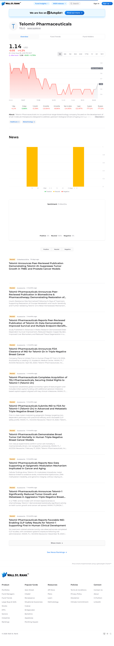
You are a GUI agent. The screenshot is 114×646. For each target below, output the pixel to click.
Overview (24, 37)
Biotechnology (28, 122)
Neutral (56, 249)
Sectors (5, 614)
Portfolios (5, 590)
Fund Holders (88, 37)
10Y (102, 54)
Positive (46, 249)
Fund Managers (8, 594)
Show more (99, 117)
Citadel (27, 594)
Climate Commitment (79, 602)
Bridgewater (30, 610)
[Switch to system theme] (104, 633)
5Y (97, 54)
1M (70, 54)
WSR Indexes (58, 4)
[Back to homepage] (11, 3)
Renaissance (30, 598)
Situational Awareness (34, 602)
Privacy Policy (76, 594)
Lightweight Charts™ (103, 564)
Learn (50, 598)
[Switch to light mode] (107, 633)
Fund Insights (40, 4)
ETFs (3, 610)
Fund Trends (55, 37)
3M (75, 54)
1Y (92, 54)
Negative (68, 249)
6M (80, 54)
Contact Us (98, 590)
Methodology (53, 602)
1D (60, 54)
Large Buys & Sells (9, 602)
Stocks (4, 606)
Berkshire (29, 614)
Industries (6, 618)
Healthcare (14, 122)
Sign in (96, 4)
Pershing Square (31, 622)
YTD (87, 54)
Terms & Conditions (78, 590)
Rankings (5, 622)
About (96, 594)
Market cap (34, 28)
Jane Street (29, 590)
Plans (50, 594)
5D (65, 54)
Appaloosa (29, 618)
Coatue (27, 606)
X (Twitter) (98, 598)
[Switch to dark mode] (110, 633)
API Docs (51, 590)
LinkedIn (97, 602)
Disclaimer (75, 598)
